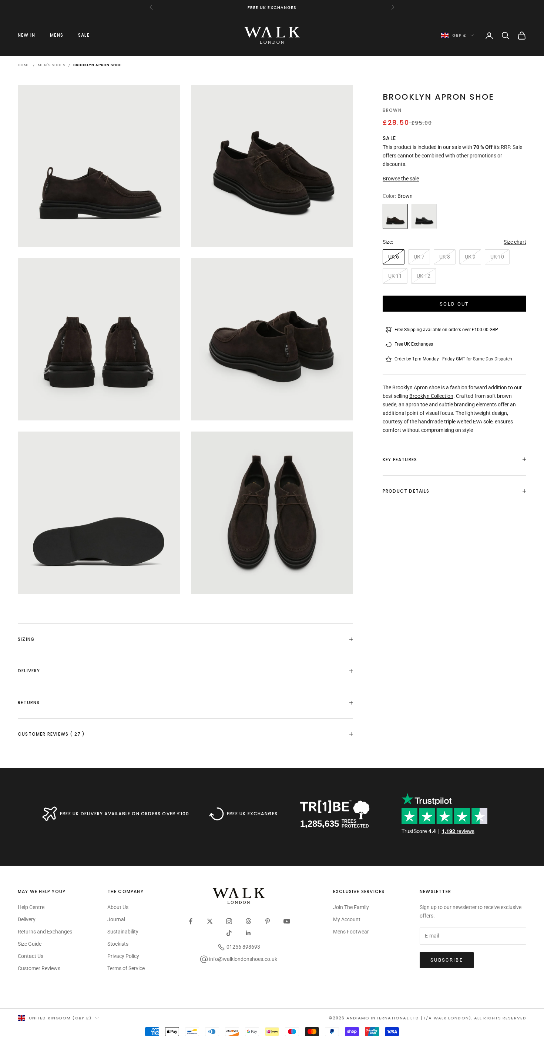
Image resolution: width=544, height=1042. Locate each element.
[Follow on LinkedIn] (248, 933)
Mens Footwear (351, 932)
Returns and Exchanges (45, 932)
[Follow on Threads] (248, 921)
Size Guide (29, 944)
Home (24, 65)
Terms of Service (126, 968)
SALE (84, 35)
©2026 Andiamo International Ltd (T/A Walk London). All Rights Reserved (427, 1018)
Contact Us (30, 956)
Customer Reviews (39, 968)
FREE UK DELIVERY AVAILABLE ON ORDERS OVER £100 (124, 813)
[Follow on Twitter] (210, 921)
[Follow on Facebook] (190, 921)
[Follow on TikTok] (229, 933)
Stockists (117, 944)
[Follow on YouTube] (287, 921)
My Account (346, 919)
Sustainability (122, 932)
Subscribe (446, 960)
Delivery (27, 919)
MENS (56, 35)
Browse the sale (401, 179)
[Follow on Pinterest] (267, 921)
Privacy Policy (123, 956)
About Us (117, 907)
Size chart (515, 241)
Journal (116, 919)
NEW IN (26, 35)
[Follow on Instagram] (229, 921)
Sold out (454, 303)
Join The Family (351, 907)
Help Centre (31, 907)
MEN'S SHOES (52, 65)
